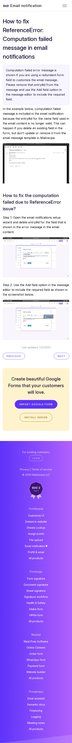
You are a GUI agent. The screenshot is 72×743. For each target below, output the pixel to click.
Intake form (36, 609)
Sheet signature (36, 590)
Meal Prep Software (36, 641)
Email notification (26, 5)
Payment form (36, 665)
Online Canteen (36, 647)
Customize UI (36, 515)
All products (36, 558)
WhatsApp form (36, 659)
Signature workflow (36, 596)
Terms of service (41, 469)
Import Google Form (36, 404)
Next (61, 356)
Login (36, 458)
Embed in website (36, 521)
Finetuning (36, 710)
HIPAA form (36, 615)
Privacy (24, 469)
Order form (36, 653)
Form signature (36, 578)
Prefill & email (36, 552)
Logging (36, 716)
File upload (36, 540)
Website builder (36, 672)
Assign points (36, 533)
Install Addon (36, 417)
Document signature (36, 584)
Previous (14, 356)
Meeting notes (36, 722)
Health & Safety (36, 602)
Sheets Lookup (36, 527)
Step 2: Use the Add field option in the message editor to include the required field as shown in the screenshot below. (36, 290)
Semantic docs (36, 704)
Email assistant (36, 698)
